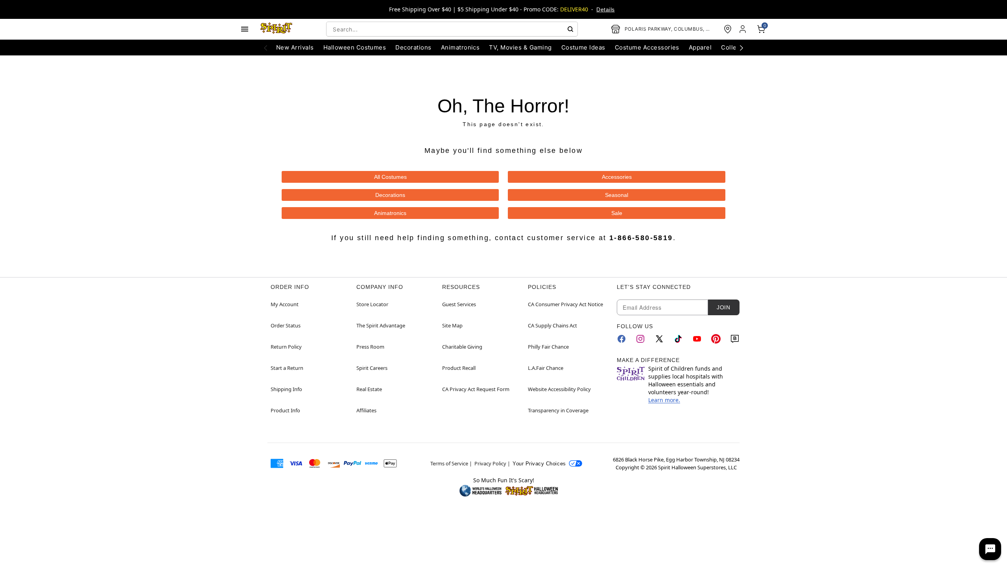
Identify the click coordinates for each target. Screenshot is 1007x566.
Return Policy (286, 346)
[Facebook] (621, 339)
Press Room (370, 346)
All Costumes (390, 177)
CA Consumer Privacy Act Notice (565, 304)
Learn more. (664, 400)
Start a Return (287, 367)
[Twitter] (659, 339)
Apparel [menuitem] (700, 47)
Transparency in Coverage (558, 410)
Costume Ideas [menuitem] (583, 47)
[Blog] (735, 339)
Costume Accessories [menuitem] (647, 47)
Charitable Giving (462, 346)
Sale (616, 213)
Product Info (285, 410)
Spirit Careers (371, 367)
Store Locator (372, 304)
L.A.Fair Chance (545, 367)
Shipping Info (286, 389)
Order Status (286, 325)
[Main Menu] (245, 29)
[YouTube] (697, 339)
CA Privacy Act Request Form (475, 389)
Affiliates (366, 410)
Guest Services (459, 304)
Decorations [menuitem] (413, 47)
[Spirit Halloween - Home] (276, 29)
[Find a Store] (728, 29)
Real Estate (369, 389)
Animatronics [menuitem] (460, 47)
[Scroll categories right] (741, 47)
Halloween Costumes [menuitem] (354, 47)
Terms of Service (449, 463)
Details (605, 9)
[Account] (743, 29)
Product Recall (459, 367)
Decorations (390, 195)
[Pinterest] (716, 339)
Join (723, 307)
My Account (285, 304)
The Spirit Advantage (380, 325)
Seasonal (616, 195)
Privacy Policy (490, 463)
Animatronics (390, 213)
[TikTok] (678, 339)
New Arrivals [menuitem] (295, 47)
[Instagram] (640, 339)
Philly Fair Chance (548, 346)
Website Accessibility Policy (559, 389)
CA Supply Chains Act (552, 325)
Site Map (452, 325)
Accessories (617, 177)
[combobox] (451, 29)
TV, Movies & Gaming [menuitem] (520, 47)
